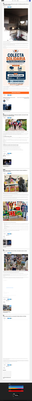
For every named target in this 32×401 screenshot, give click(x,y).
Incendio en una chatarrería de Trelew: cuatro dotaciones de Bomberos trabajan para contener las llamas (7, 312)
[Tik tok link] (28, 0)
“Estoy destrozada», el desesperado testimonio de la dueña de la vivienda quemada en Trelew (9, 98)
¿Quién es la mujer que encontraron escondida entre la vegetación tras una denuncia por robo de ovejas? (6, 166)
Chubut (3, 169)
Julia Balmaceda (7, 235)
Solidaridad (4, 151)
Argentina (30, 400)
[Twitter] (27, 0)
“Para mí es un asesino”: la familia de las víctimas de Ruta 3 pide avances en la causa (23, 98)
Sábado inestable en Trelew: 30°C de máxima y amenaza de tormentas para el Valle (7, 111)
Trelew (6, 151)
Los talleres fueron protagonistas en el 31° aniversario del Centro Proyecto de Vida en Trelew (7, 378)
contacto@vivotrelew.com (17, 398)
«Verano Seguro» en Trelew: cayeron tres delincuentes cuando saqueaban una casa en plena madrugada (7, 247)
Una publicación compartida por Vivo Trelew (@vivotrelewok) (10, 295)
